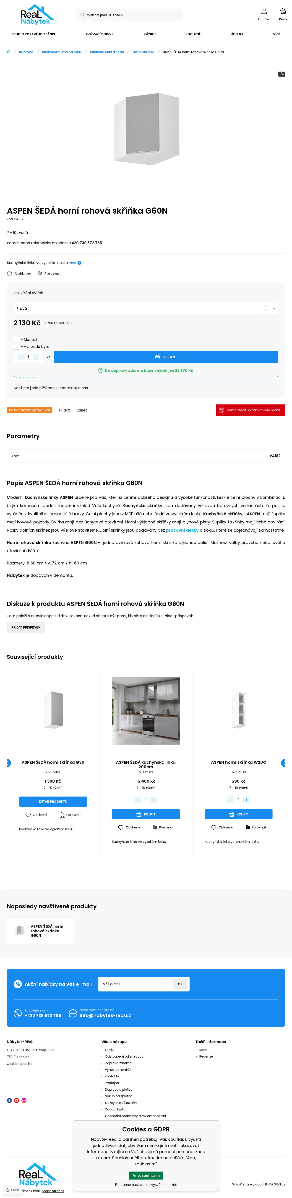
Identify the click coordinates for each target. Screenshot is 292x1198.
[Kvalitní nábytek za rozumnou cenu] (8, 52)
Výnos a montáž (118, 1069)
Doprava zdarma (118, 1063)
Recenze (206, 1056)
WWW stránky (243, 1184)
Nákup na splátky (118, 1096)
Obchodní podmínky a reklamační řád (135, 1116)
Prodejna (112, 1083)
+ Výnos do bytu (35, 346)
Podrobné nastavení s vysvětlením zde (146, 1185)
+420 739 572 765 (85, 243)
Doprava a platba (119, 1089)
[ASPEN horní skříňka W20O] (239, 711)
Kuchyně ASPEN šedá (107, 52)
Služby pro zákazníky (121, 1102)
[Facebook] (9, 1100)
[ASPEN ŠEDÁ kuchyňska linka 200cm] (146, 711)
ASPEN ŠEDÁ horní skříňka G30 (53, 762)
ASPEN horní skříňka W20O (238, 762)
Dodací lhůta (115, 1109)
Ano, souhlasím (146, 1175)
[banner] (37, 14)
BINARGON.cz (275, 1184)
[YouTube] (16, 1100)
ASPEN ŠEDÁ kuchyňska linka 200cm (146, 764)
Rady (203, 1050)
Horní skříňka (143, 52)
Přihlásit (180, 984)
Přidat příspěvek (25, 627)
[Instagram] (23, 1100)
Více (72, 263)
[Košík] (283, 11)
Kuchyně (26, 52)
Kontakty (112, 1076)
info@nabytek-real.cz (105, 1015)
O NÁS (110, 1050)
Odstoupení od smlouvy (124, 1056)
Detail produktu (53, 801)
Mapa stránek (53, 1191)
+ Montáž (29, 339)
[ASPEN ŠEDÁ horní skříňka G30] (53, 711)
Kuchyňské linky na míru (61, 52)
